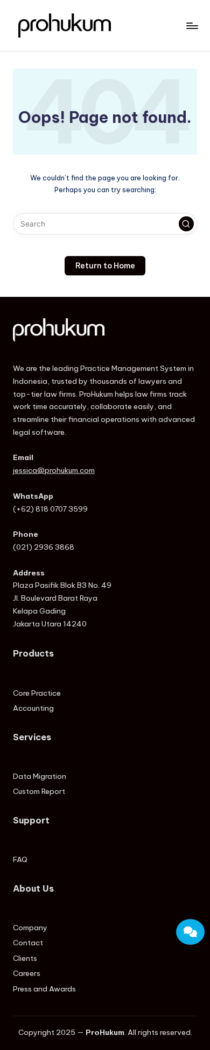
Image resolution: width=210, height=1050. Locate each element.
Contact (28, 942)
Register (176, 797)
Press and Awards (44, 989)
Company (30, 927)
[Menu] (191, 25)
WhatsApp (174, 859)
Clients (25, 958)
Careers (26, 973)
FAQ (20, 859)
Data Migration (39, 776)
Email (175, 828)
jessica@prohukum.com (54, 470)
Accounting (33, 708)
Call (176, 891)
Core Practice (37, 693)
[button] (186, 223)
